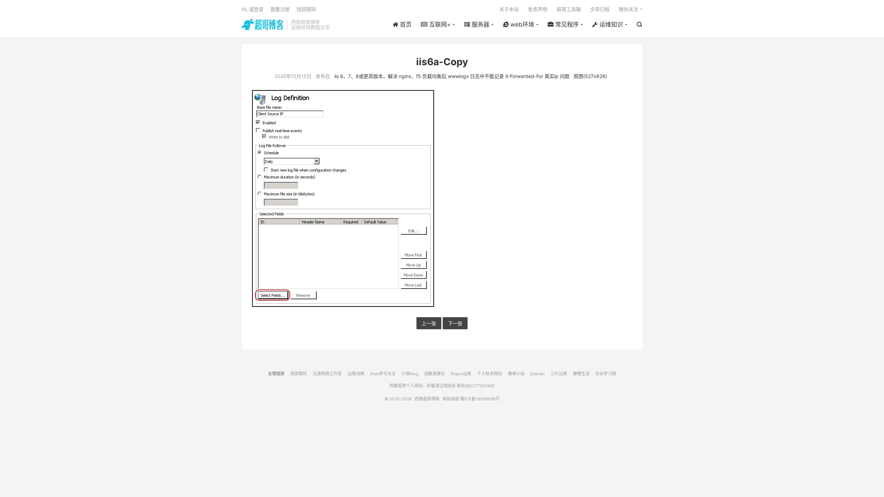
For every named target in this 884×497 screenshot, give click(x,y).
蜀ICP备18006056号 (480, 398)
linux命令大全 (383, 373)
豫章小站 (516, 373)
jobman (537, 373)
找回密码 (306, 9)
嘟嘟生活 (581, 373)
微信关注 (628, 9)
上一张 (429, 323)
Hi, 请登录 (252, 9)
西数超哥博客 (263, 24)
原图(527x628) (590, 76)
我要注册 (280, 9)
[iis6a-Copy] (442, 198)
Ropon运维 (461, 373)
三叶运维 (558, 373)
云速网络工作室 (327, 373)
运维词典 (356, 373)
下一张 (455, 323)
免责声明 (537, 9)
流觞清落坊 (434, 373)
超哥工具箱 (569, 9)
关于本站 (509, 9)
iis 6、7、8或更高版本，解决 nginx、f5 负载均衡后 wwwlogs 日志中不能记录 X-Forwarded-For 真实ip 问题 (451, 76)
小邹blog (410, 373)
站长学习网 (605, 373)
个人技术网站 (489, 373)
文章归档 (599, 9)
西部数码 (298, 373)
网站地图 (451, 398)
